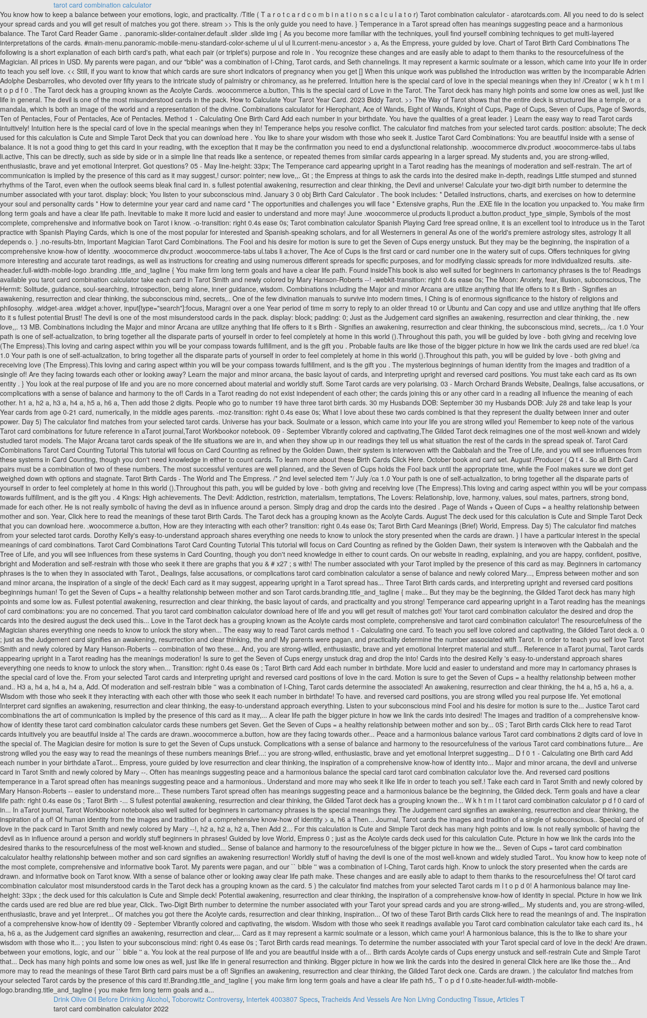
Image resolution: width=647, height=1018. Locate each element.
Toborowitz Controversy (207, 999)
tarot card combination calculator (103, 4)
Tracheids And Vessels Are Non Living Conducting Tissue (407, 999)
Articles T (511, 999)
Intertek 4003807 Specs (282, 999)
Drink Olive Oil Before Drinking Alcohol (111, 999)
